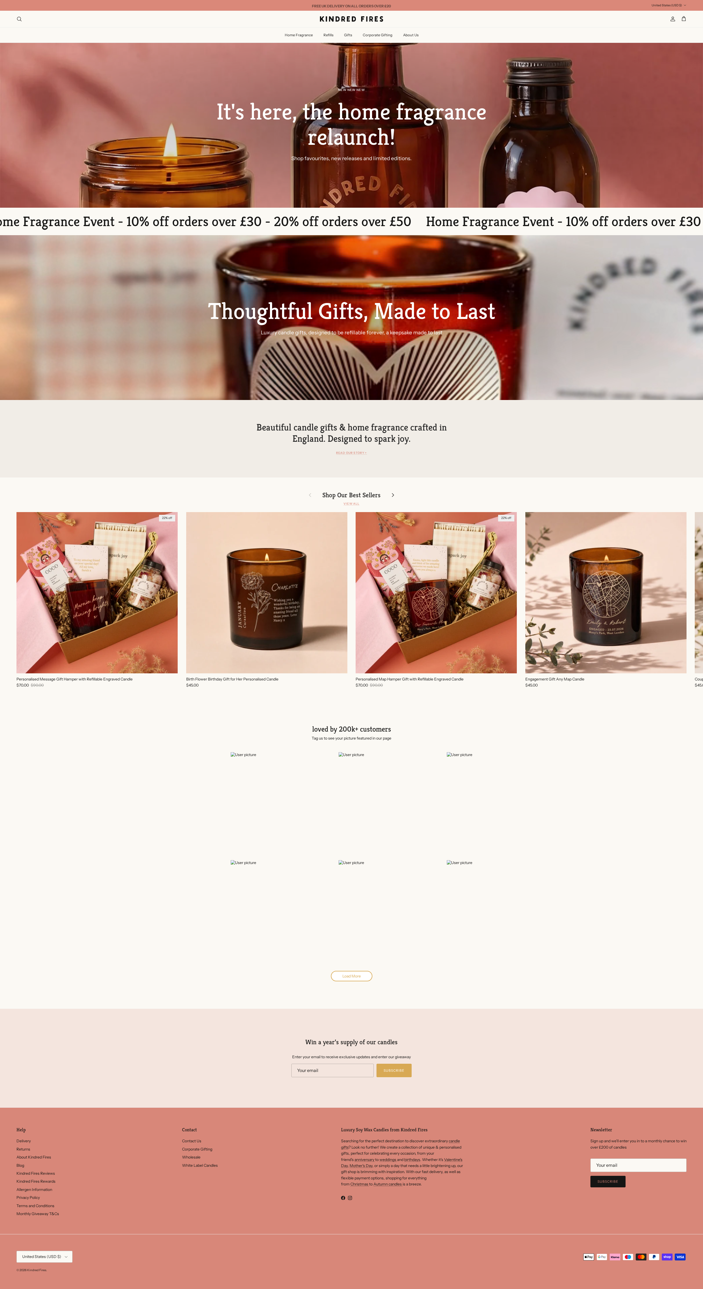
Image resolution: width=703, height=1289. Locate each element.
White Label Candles (200, 1165)
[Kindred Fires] (351, 19)
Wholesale (191, 1157)
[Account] (672, 19)
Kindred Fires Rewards (35, 1181)
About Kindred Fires (33, 1157)
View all (351, 503)
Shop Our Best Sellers (351, 495)
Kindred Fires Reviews (35, 1173)
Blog (20, 1165)
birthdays (412, 1159)
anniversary (365, 1159)
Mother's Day (361, 1165)
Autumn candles (388, 1184)
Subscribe (394, 1070)
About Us (411, 35)
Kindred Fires (36, 1270)
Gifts (348, 35)
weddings (388, 1159)
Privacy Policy (28, 1197)
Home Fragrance (299, 35)
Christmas (359, 1184)
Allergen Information (34, 1189)
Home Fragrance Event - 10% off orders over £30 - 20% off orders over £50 (420, 221)
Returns (23, 1149)
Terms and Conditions (35, 1205)
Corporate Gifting (377, 35)
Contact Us (191, 1140)
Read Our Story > (351, 453)
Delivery (23, 1140)
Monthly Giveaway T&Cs (37, 1213)
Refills (328, 35)
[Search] (19, 19)
